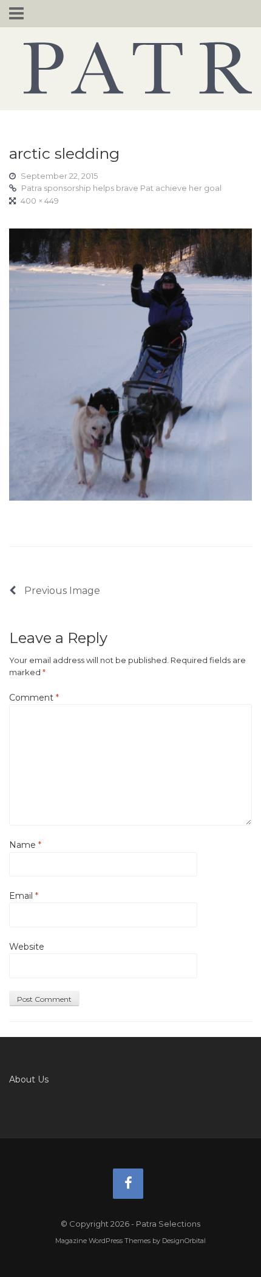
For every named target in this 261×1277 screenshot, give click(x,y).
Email (23, 895)
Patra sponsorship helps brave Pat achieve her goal (121, 188)
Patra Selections (130, 68)
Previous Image (61, 590)
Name (25, 844)
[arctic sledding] (130, 363)
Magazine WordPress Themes (103, 1240)
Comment (34, 697)
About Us (29, 1079)
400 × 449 (40, 200)
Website (26, 946)
